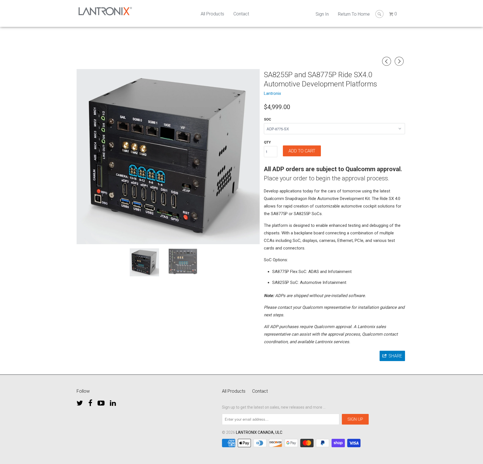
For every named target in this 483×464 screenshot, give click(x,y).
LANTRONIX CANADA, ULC (259, 432)
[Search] (379, 14)
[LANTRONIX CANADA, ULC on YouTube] (101, 402)
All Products (212, 14)
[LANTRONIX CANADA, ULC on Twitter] (80, 402)
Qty (267, 142)
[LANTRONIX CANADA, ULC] (105, 11)
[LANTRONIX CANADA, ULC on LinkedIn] (113, 402)
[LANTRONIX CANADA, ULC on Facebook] (90, 402)
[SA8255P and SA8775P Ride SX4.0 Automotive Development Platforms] (168, 156)
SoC (267, 119)
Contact (241, 14)
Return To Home (354, 14)
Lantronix (272, 93)
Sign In (322, 14)
